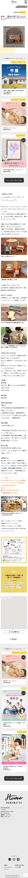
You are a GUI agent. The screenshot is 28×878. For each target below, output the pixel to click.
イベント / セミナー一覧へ (22, 6)
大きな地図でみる (15, 631)
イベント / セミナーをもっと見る (14, 180)
